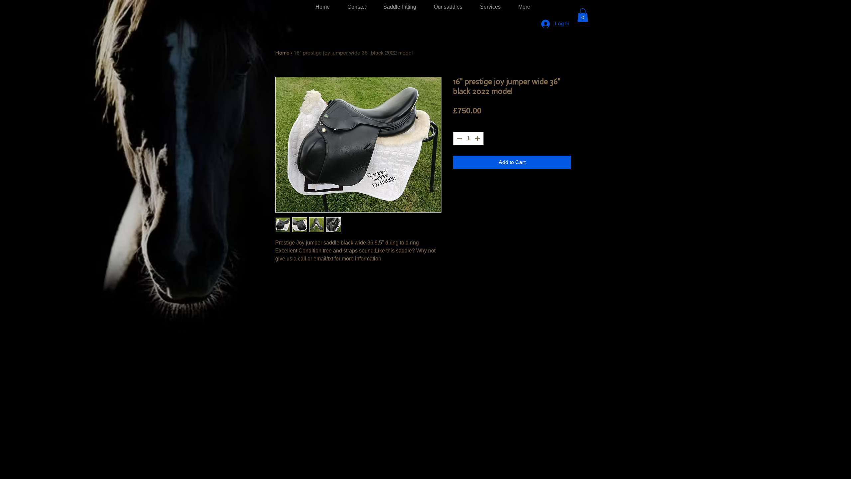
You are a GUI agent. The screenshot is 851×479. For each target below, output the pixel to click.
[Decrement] (458, 138)
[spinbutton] (468, 138)
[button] (582, 15)
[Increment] (478, 138)
